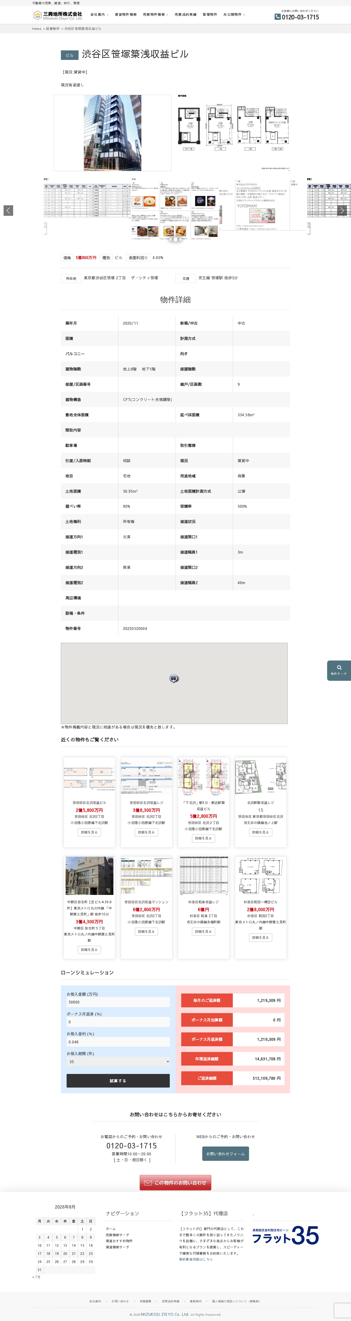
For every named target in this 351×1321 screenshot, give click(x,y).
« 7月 (36, 1276)
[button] (174, 678)
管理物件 (210, 14)
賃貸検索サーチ (117, 1247)
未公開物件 (232, 14)
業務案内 (196, 1301)
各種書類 (145, 1301)
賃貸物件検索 (126, 14)
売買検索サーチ (117, 1234)
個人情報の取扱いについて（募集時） (236, 1301)
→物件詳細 (89, 832)
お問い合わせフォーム (225, 1153)
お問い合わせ (120, 1301)
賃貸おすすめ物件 (119, 1240)
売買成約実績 (186, 14)
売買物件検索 (154, 14)
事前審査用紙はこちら (196, 1259)
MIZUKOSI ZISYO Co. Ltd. (165, 1314)
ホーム (111, 1228)
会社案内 (97, 14)
